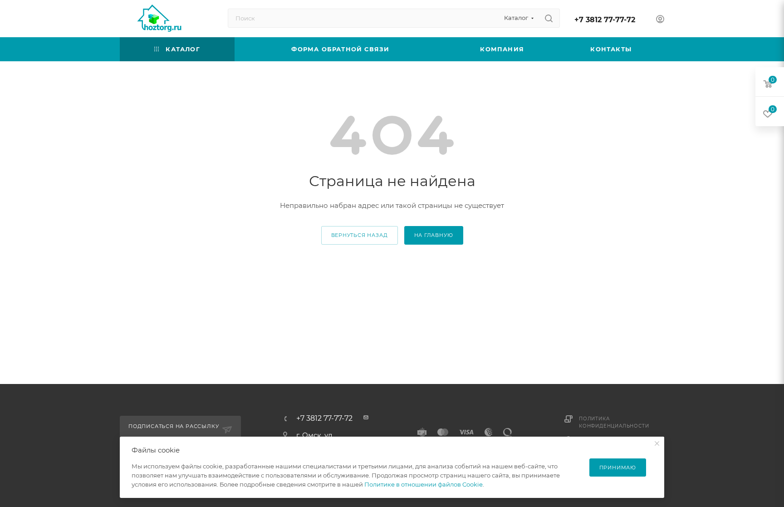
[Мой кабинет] (660, 20)
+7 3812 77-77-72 (604, 19)
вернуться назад (359, 235)
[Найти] (549, 18)
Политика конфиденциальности (614, 422)
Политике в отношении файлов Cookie (423, 484)
